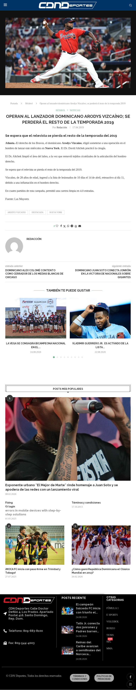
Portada (14, 103)
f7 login (10, 506)
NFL (108, 642)
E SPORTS (112, 615)
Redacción (62, 127)
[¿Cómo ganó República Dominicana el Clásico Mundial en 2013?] (101, 545)
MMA (109, 648)
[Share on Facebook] (61, 226)
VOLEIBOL (112, 621)
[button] (10, 328)
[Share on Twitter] (64, 226)
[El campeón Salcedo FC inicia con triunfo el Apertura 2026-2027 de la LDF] (67, 611)
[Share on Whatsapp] (68, 226)
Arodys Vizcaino (17, 212)
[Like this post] (57, 226)
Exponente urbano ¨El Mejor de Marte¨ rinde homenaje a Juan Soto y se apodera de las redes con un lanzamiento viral (61, 487)
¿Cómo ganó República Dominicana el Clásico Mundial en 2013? (101, 571)
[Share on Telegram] (72, 226)
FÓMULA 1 (112, 608)
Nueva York (55, 212)
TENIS (110, 635)
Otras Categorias (115, 598)
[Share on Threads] (76, 226)
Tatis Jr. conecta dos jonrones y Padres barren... (88, 627)
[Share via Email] (79, 226)
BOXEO (110, 628)
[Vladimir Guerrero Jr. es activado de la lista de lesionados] (100, 318)
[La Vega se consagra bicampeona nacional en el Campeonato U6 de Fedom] (35, 318)
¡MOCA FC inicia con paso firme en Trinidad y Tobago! (33, 571)
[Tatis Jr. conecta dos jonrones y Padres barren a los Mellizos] (67, 630)
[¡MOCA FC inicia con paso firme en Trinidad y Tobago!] (34, 545)
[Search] (130, 5)
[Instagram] (130, 684)
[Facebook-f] (130, 677)
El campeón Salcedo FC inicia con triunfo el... (88, 608)
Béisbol (29, 103)
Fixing (9, 502)
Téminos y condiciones (86, 502)
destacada (37, 212)
